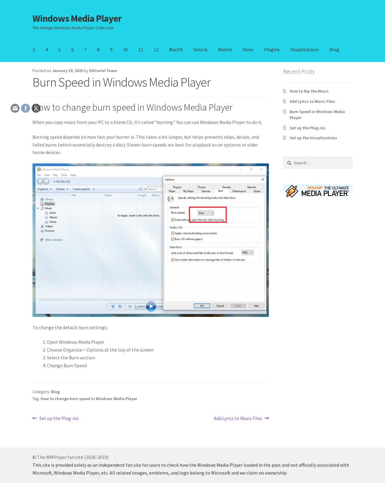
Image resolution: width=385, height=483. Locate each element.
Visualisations (304, 49)
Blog (334, 49)
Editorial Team (103, 70)
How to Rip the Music (309, 91)
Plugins (272, 49)
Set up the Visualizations (313, 137)
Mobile (225, 49)
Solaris (200, 49)
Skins (248, 49)
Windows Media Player (77, 18)
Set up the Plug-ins (59, 418)
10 (125, 49)
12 (156, 49)
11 (140, 49)
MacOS (176, 49)
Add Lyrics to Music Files (238, 418)
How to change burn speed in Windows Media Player (89, 398)
